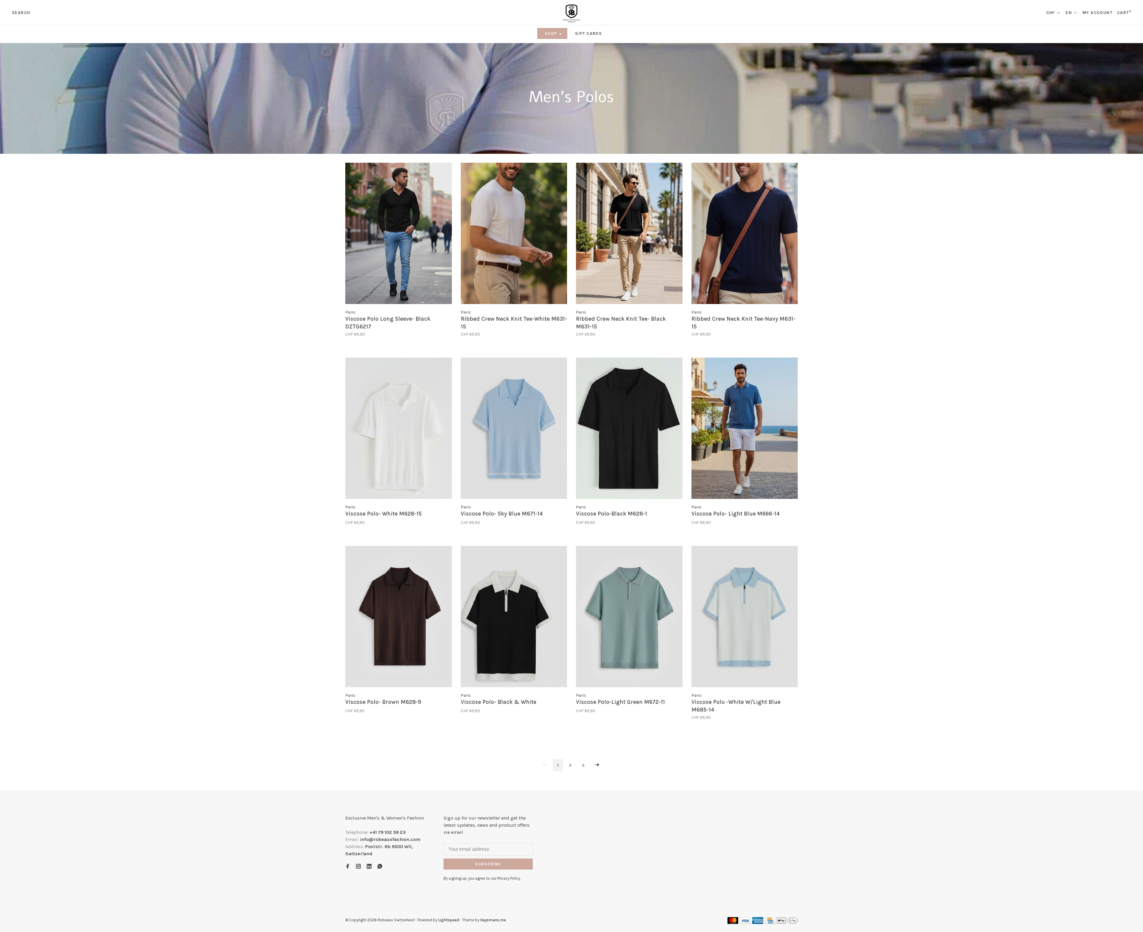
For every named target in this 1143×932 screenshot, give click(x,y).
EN (1069, 12)
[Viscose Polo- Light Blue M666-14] (744, 429)
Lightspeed (448, 920)
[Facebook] (347, 867)
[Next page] (597, 765)
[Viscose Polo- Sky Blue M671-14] (514, 429)
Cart (1124, 12)
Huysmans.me (493, 920)
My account (1097, 12)
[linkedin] (369, 867)
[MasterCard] (732, 922)
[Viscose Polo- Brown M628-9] (398, 617)
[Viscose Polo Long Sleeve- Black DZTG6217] (398, 234)
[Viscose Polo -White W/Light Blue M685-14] (744, 617)
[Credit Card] (770, 922)
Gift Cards (588, 33)
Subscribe (488, 864)
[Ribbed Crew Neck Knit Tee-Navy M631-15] (744, 234)
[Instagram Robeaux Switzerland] (358, 867)
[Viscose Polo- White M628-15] (398, 429)
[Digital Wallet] (787, 922)
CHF (1051, 12)
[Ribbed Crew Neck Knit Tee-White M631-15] (514, 234)
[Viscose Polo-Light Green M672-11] (629, 617)
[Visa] (745, 922)
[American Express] (757, 922)
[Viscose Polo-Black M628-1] (629, 429)
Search (21, 12)
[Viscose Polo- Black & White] (514, 617)
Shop (551, 33)
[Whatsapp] (379, 867)
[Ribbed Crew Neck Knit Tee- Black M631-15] (629, 234)
